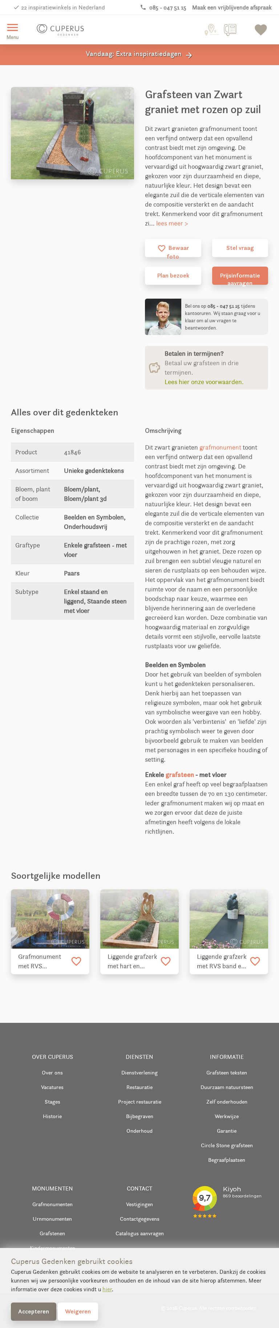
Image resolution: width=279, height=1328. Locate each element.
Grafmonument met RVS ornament (39, 962)
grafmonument (220, 447)
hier (107, 1289)
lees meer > (172, 223)
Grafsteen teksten (226, 1072)
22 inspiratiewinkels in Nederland (63, 7)
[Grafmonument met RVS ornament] (50, 919)
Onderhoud (139, 1130)
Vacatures (52, 1087)
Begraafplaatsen (226, 1159)
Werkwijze (227, 1116)
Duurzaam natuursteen (227, 1087)
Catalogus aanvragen (140, 1233)
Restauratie (139, 1087)
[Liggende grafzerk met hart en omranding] (139, 919)
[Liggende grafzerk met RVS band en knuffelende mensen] (229, 919)
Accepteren (33, 1311)
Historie (52, 1116)
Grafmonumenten (52, 1204)
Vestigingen (139, 1204)
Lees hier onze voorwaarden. (204, 382)
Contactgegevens (139, 1218)
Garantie (226, 1130)
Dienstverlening (139, 1072)
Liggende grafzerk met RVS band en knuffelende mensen (222, 962)
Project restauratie (139, 1101)
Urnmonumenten (52, 1218)
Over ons (52, 1072)
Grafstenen (52, 1233)
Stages (52, 1101)
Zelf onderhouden (226, 1101)
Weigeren (78, 1311)
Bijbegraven (139, 1116)
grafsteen (180, 774)
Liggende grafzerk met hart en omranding (132, 962)
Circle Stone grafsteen (227, 1145)
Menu (12, 30)
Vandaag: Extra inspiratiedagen (139, 55)
